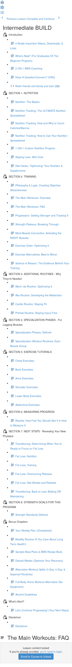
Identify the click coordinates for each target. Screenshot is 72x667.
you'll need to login (51, 651)
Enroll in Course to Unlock (36, 656)
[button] (2, 3)
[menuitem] (2, 8)
